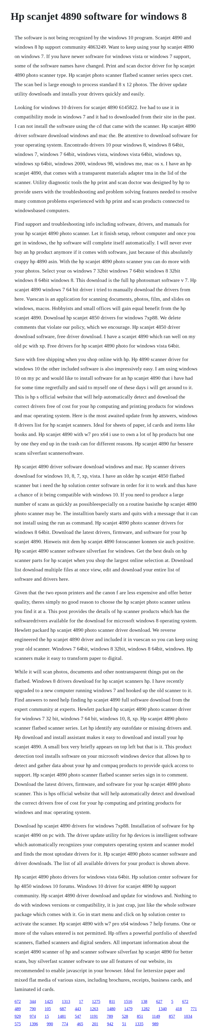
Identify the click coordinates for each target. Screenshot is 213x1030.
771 (194, 1009)
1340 (162, 1009)
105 (48, 1009)
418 (179, 1009)
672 (18, 1001)
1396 (34, 1024)
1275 (96, 1001)
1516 (128, 1001)
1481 (62, 1016)
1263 (94, 1009)
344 (33, 1001)
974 (33, 1016)
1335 (139, 1024)
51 (124, 1024)
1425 (49, 1001)
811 (112, 1001)
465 (80, 1024)
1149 (156, 1016)
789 (110, 1016)
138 (144, 1001)
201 (95, 1024)
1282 (145, 1009)
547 (78, 1016)
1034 (188, 1016)
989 (155, 1024)
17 (81, 1001)
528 (125, 1016)
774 (65, 1024)
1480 (111, 1009)
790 (33, 1009)
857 (172, 1016)
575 (18, 1024)
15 (47, 1016)
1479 (128, 1009)
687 (63, 1009)
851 (140, 1016)
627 (159, 1001)
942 (110, 1024)
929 (18, 1016)
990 (50, 1024)
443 (78, 1009)
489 (18, 1009)
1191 (94, 1016)
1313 (66, 1001)
